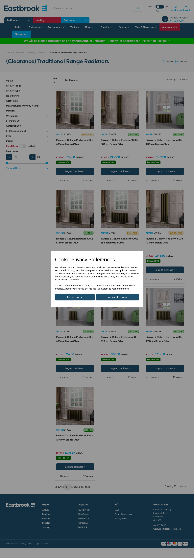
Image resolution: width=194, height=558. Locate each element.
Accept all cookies (117, 297)
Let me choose (75, 297)
